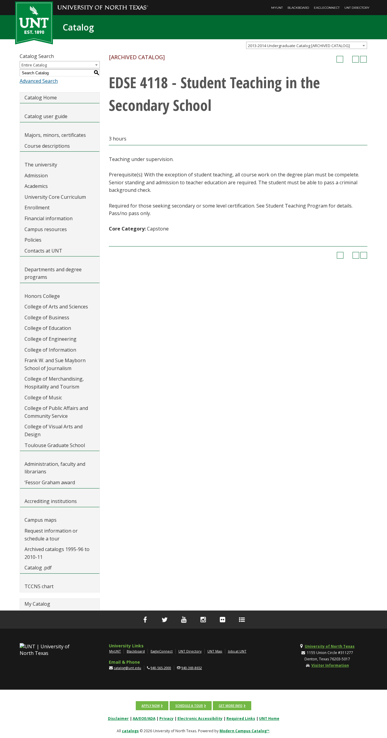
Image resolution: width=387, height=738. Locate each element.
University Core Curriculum (55, 197)
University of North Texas (330, 646)
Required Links (240, 718)
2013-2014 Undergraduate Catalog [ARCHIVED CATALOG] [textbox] (299, 45)
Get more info (230, 706)
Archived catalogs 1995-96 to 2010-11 (56, 553)
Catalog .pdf (38, 567)
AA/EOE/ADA (144, 718)
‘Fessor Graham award (50, 482)
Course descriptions (47, 146)
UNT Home (269, 718)
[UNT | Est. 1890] (34, 22)
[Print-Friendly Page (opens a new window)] (355, 59)
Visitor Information (330, 665)
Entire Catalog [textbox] (34, 65)
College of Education (47, 328)
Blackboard (298, 8)
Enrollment (37, 207)
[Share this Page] (347, 59)
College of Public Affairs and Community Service (56, 412)
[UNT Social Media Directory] (242, 620)
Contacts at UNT (43, 250)
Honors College (42, 296)
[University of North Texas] (102, 3)
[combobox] (306, 45)
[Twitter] (164, 620)
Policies (32, 240)
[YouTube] (184, 620)
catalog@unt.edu (127, 667)
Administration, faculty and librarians (54, 468)
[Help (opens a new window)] (363, 59)
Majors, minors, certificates (55, 135)
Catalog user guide (45, 116)
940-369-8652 (191, 667)
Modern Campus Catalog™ (244, 730)
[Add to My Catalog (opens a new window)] (340, 59)
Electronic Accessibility (200, 718)
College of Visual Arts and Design (53, 430)
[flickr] (222, 620)
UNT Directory (356, 8)
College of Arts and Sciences (56, 306)
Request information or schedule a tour (51, 534)
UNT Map (214, 651)
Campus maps (40, 520)
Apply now (150, 706)
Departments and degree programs (53, 273)
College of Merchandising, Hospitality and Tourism (54, 382)
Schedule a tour (189, 706)
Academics (36, 186)
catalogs (130, 730)
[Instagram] (203, 620)
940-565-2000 (161, 667)
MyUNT (277, 8)
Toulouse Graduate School (54, 445)
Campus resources (45, 229)
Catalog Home (40, 97)
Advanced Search (39, 81)
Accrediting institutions (50, 501)
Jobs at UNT (237, 651)
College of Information (50, 349)
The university (40, 164)
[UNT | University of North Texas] (52, 649)
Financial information (48, 218)
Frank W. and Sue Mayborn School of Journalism (55, 364)
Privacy (166, 718)
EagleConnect (327, 8)
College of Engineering (50, 339)
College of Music (43, 397)
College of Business (46, 317)
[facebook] (145, 620)
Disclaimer (118, 718)
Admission (36, 175)
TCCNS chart (39, 586)
